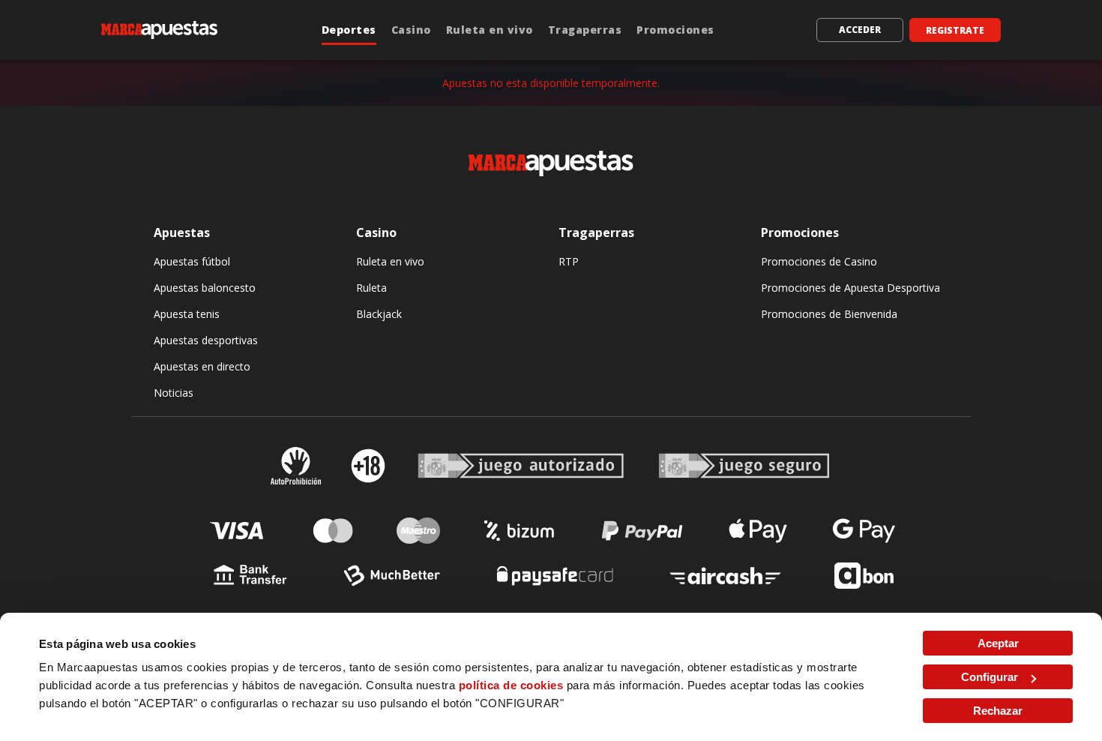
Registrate (955, 30)
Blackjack (379, 314)
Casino (411, 29)
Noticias (173, 393)
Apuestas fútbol (192, 261)
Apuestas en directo (202, 366)
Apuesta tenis (187, 314)
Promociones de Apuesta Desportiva (850, 287)
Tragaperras (585, 29)
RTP (568, 261)
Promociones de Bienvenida (829, 314)
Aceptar (998, 643)
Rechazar (998, 710)
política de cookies (511, 685)
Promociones (675, 29)
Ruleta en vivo (489, 29)
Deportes (349, 29)
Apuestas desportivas (206, 340)
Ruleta (371, 287)
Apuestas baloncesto (205, 287)
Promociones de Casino (819, 261)
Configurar (989, 676)
